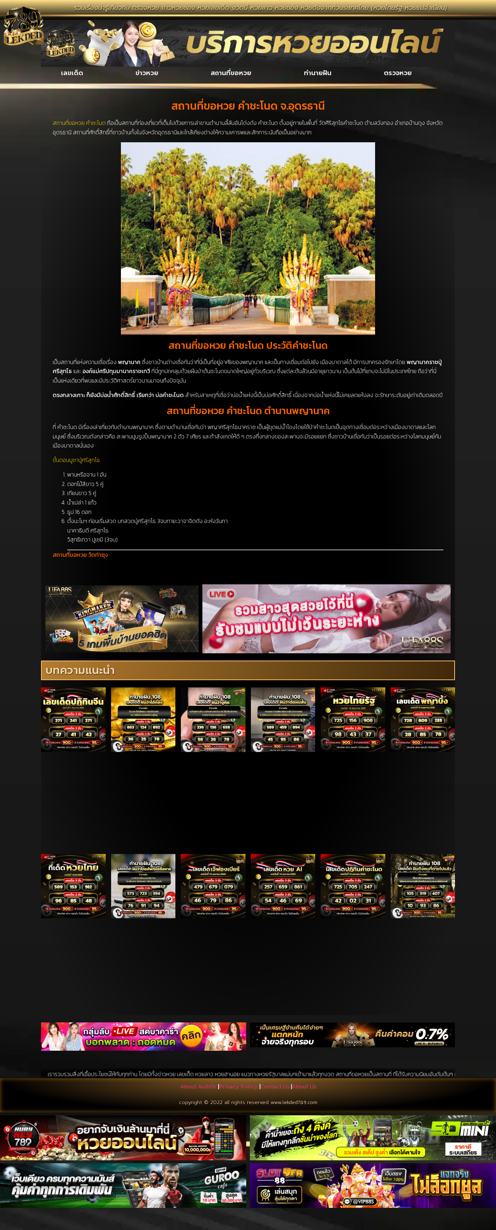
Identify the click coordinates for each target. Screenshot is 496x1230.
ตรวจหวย (398, 73)
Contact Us (274, 1086)
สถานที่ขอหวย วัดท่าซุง (80, 554)
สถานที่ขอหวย (231, 73)
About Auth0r (198, 1086)
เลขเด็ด (72, 73)
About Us (304, 1086)
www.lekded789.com (294, 1102)
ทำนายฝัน (318, 73)
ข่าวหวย (146, 73)
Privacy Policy (238, 1086)
